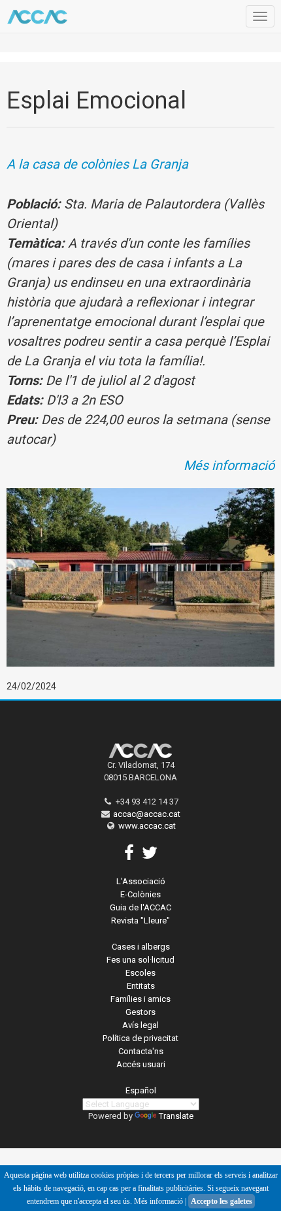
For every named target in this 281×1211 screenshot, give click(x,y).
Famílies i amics (140, 999)
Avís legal (140, 1025)
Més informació (229, 465)
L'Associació (140, 881)
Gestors (140, 1012)
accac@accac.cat (146, 814)
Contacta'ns (140, 1051)
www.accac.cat (147, 826)
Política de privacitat (140, 1038)
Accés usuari (140, 1064)
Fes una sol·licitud (140, 960)
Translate (176, 1116)
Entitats (141, 986)
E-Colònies (140, 894)
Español (140, 1090)
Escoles (140, 973)
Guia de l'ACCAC (140, 907)
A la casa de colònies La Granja (97, 164)
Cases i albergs (141, 947)
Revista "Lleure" (140, 920)
